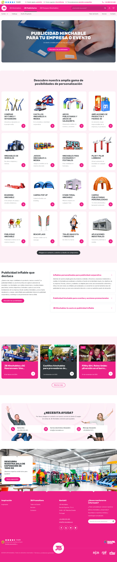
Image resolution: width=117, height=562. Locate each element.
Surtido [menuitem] (3, 14)
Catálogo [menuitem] (14, 14)
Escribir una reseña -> (11, 544)
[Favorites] (114, 8)
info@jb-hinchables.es (66, 522)
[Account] (109, 8)
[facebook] (61, 528)
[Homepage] (4, 8)
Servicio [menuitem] (104, 14)
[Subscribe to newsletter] (113, 521)
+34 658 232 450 (64, 519)
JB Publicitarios (30, 8)
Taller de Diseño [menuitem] (93, 14)
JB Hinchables (15, 8)
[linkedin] (66, 528)
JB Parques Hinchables (49, 8)
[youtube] (71, 528)
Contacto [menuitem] (113, 14)
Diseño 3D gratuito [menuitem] (26, 14)
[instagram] (75, 528)
